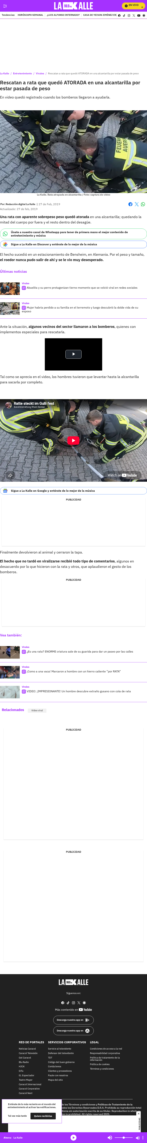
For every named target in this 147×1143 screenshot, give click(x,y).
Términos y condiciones (102, 1069)
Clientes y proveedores (60, 1071)
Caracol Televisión (28, 1053)
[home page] (73, 5)
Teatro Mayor (25, 1080)
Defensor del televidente (61, 1053)
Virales (40, 73)
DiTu (21, 1071)
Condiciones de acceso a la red (106, 1049)
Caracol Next (25, 1093)
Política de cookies (100, 1064)
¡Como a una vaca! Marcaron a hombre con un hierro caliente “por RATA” (74, 671)
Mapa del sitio (55, 1080)
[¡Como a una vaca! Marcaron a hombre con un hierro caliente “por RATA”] (10, 672)
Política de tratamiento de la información (105, 1059)
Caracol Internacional (30, 1084)
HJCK (22, 1066)
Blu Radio (24, 1062)
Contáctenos (54, 1066)
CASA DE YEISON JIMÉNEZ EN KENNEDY (105, 15)
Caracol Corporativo (29, 1089)
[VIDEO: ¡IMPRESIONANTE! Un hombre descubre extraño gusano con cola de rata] (10, 692)
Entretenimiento (22, 73)
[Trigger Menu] (5, 6)
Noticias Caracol (27, 1049)
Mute (110, 1137)
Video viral (37, 710)
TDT (50, 1058)
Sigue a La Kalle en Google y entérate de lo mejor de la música (53, 490)
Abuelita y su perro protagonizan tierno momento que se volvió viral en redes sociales (82, 287)
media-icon (73, 1137)
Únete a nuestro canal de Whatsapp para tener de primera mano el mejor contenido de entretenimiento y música (69, 233)
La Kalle (4, 73)
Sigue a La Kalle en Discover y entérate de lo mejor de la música (54, 244)
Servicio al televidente (59, 1049)
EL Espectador (26, 1075)
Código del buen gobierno (61, 1062)
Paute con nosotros (58, 1075)
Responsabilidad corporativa (105, 1053)
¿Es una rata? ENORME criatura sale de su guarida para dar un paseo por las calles (80, 651)
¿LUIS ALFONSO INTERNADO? (63, 15)
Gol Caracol (25, 1058)
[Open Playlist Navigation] (142, 1137)
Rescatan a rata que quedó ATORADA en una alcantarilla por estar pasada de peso (93, 73)
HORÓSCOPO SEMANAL (30, 15)
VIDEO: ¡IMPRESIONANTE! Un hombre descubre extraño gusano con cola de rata (79, 691)
